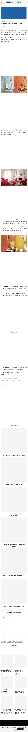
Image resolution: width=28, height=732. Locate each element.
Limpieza (19, 380)
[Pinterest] (16, 723)
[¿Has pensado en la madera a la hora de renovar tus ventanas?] (7, 702)
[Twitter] (13, 723)
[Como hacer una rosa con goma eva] (14, 591)
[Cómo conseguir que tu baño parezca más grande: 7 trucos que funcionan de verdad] (7, 661)
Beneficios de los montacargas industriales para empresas (19, 671)
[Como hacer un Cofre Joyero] (14, 470)
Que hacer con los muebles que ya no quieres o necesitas (19, 691)
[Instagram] (14, 723)
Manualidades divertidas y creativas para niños (14, 576)
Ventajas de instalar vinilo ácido (6, 690)
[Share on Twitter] (13, 420)
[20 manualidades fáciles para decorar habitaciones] (14, 499)
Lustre (3, 382)
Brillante (10, 378)
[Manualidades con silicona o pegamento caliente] (14, 530)
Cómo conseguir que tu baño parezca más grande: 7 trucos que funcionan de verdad (7, 671)
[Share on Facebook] (12, 420)
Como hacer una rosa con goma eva (14, 606)
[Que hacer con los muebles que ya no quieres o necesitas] (21, 682)
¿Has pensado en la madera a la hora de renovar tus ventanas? (6, 711)
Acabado (4, 378)
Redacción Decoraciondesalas (8, 25)
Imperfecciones (5, 380)
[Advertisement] (14, 60)
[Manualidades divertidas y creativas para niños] (14, 561)
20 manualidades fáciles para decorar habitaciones (14, 514)
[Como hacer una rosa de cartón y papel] (14, 440)
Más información (14, 730)
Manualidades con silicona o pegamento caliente (14, 545)
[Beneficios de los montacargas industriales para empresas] (21, 661)
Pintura (13, 382)
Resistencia (19, 382)
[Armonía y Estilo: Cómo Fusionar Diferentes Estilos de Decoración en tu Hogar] (21, 702)
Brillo (15, 378)
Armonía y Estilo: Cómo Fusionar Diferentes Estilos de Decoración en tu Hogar (20, 711)
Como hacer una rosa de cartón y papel (14, 455)
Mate (8, 382)
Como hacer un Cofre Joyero (14, 484)
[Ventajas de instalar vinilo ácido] (7, 682)
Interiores (13, 380)
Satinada (4, 385)
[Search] (26, 2)
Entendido (20, 729)
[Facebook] (11, 723)
